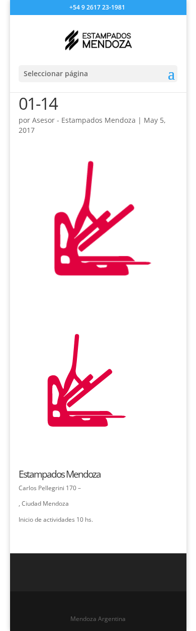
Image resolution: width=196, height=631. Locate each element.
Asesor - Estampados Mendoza (84, 120)
